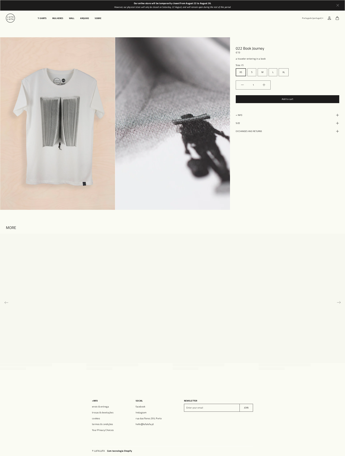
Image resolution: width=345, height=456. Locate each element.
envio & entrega (100, 406)
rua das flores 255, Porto (149, 418)
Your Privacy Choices (103, 430)
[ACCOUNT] (329, 18)
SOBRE (98, 18)
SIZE (238, 123)
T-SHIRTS (42, 18)
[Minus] (242, 85)
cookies (96, 418)
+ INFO (239, 115)
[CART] (337, 18)
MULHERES (57, 18)
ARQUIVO (84, 18)
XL (283, 72)
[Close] (337, 5)
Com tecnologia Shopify (119, 451)
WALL (71, 18)
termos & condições (102, 424)
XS (241, 72)
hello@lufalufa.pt (145, 424)
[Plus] (263, 85)
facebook (140, 406)
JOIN (246, 407)
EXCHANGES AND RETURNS (249, 131)
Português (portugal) (312, 18)
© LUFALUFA (98, 451)
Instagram (141, 412)
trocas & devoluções (102, 412)
